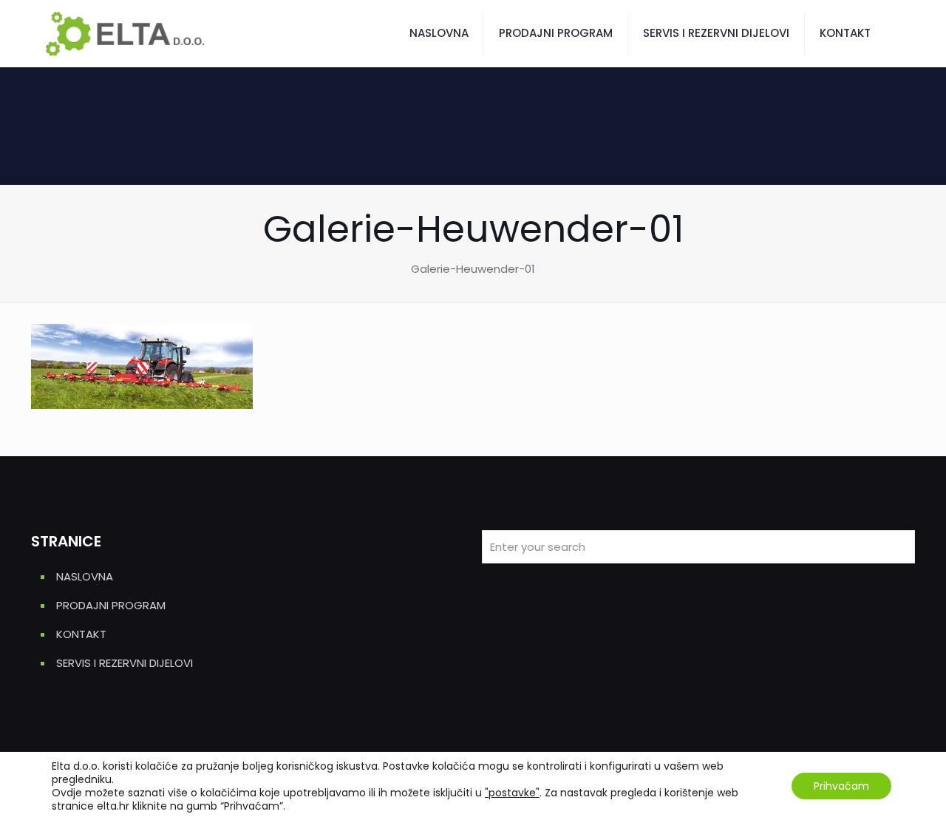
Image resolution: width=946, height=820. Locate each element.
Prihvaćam (841, 786)
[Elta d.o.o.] (125, 33)
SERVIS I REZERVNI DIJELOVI (124, 663)
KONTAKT (81, 634)
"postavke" (512, 792)
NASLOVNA (84, 576)
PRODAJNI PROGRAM (111, 605)
